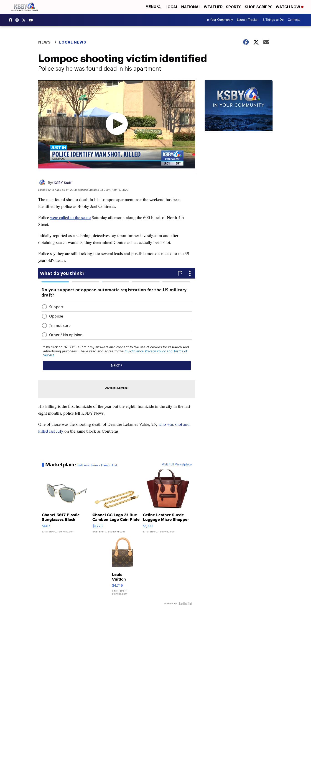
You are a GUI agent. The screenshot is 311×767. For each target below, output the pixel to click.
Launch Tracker (248, 19)
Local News (72, 42)
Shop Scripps (259, 7)
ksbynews (12, 20)
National (191, 7)
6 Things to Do (273, 19)
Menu (151, 7)
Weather (213, 7)
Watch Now (288, 7)
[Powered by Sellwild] (185, 603)
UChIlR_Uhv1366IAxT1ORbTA (32, 20)
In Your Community (219, 19)
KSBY (25, 20)
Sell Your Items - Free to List (97, 465)
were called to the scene (70, 217)
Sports (234, 7)
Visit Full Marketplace (177, 464)
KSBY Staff (62, 183)
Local (172, 7)
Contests (294, 19)
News (44, 42)
